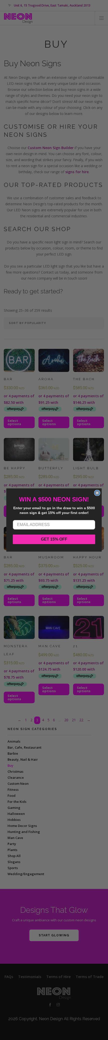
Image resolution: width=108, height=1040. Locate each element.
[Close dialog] (97, 492)
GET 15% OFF (54, 539)
